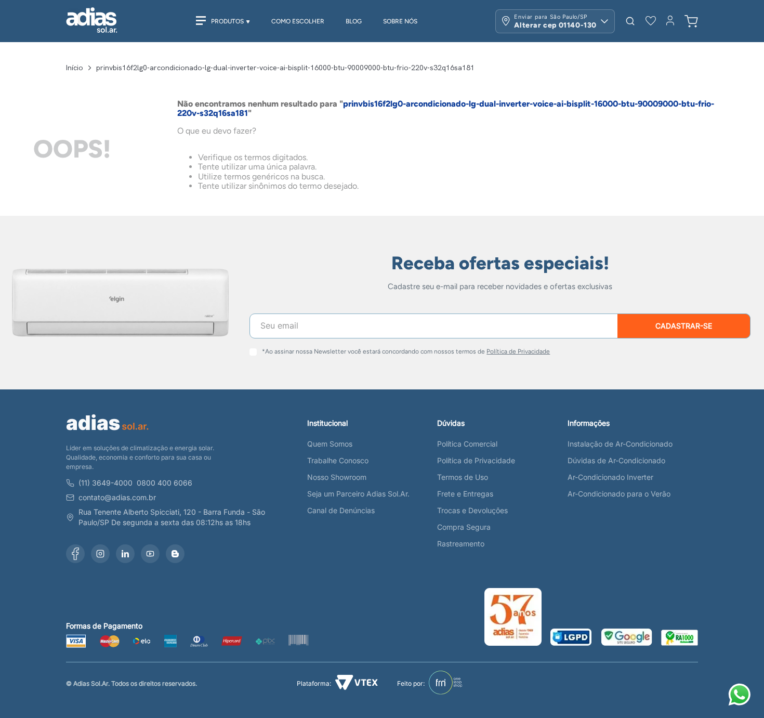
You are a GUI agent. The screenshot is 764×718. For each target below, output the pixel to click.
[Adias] (108, 432)
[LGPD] (571, 638)
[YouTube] (150, 554)
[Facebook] (75, 553)
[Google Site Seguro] (626, 638)
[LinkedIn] (125, 553)
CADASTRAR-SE (683, 325)
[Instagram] (100, 554)
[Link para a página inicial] (74, 67)
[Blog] (175, 553)
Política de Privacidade (518, 351)
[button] (630, 21)
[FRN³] (446, 684)
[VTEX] (356, 683)
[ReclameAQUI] (679, 638)
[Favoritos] (651, 21)
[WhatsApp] (741, 696)
